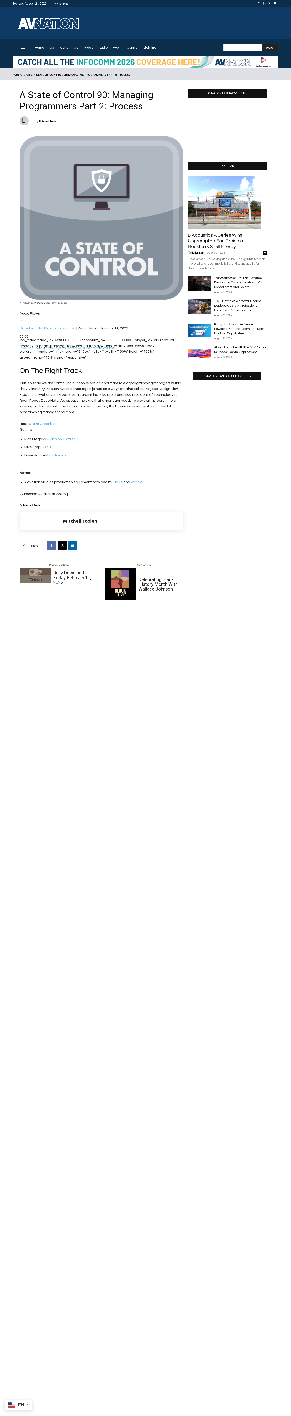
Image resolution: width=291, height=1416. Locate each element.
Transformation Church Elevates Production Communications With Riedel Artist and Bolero (238, 282)
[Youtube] (275, 3)
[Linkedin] (264, 3)
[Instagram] (258, 3)
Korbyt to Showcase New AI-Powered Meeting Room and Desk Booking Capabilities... (239, 329)
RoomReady (55, 455)
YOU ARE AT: (21, 75)
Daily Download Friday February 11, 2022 (72, 578)
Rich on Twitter (62, 439)
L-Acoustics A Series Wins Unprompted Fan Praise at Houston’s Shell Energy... (216, 241)
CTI (48, 447)
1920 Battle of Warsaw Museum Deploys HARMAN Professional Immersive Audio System (237, 306)
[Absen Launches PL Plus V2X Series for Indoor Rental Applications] (199, 353)
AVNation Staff (196, 252)
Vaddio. (137, 482)
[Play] (21, 320)
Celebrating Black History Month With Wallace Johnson (158, 584)
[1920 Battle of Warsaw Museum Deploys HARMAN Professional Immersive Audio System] (199, 307)
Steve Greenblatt (44, 424)
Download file (31, 328)
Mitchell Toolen (48, 121)
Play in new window (60, 328)
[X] (269, 3)
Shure (118, 482)
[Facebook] (253, 3)
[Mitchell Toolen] (41, 521)
